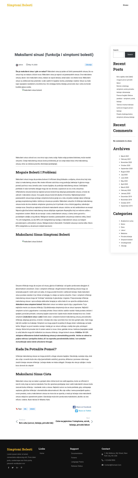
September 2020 (127, 168)
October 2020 (125, 165)
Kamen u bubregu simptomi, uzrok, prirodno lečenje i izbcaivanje (125, 89)
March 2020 (125, 187)
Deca (122, 227)
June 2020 (124, 178)
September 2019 (127, 206)
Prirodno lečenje (126, 236)
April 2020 (124, 184)
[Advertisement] (69, 26)
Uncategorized (126, 243)
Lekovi (123, 230)
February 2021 (126, 159)
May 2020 (124, 181)
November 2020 (126, 162)
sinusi (32, 409)
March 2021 (125, 156)
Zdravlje (89, 65)
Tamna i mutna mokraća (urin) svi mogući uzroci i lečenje (125, 108)
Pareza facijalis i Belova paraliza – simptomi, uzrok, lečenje (126, 99)
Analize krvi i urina (127, 221)
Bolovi (123, 224)
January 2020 (125, 193)
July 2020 (124, 175)
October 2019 (125, 203)
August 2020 (125, 172)
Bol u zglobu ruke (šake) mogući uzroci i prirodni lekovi (125, 80)
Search (115, 50)
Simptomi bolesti (127, 240)
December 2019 (126, 196)
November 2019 (126, 200)
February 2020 (126, 190)
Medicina (124, 233)
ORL (25, 409)
